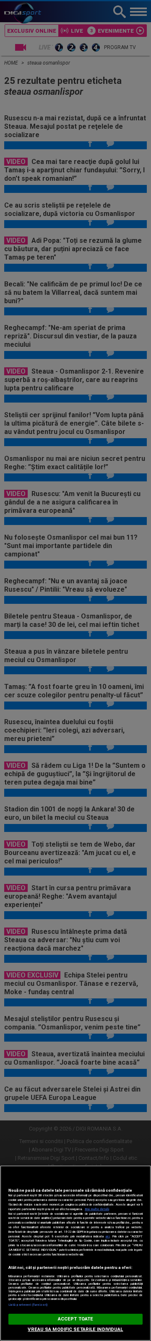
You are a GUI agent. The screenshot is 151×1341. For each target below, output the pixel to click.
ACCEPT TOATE (75, 1319)
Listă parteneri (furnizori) (27, 1305)
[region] (75, 1253)
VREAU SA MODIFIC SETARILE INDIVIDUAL (75, 1329)
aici (107, 1236)
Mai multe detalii (97, 1209)
